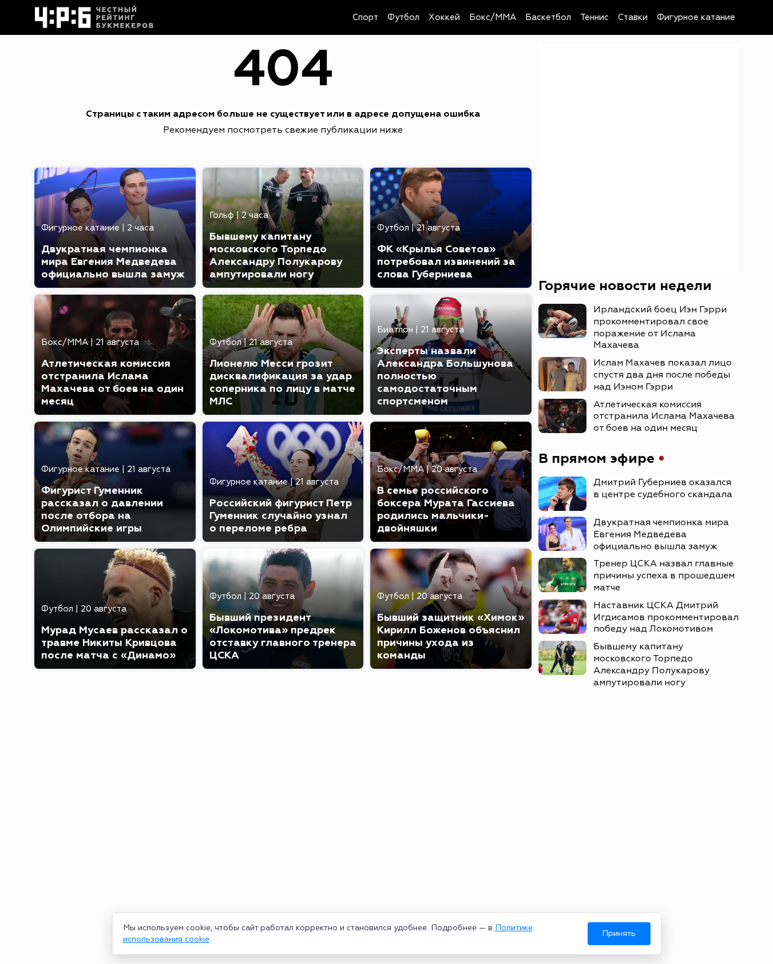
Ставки (633, 17)
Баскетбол (548, 17)
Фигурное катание (696, 17)
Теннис (594, 17)
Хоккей (444, 17)
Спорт (365, 17)
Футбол (403, 17)
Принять (619, 933)
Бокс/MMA (492, 17)
